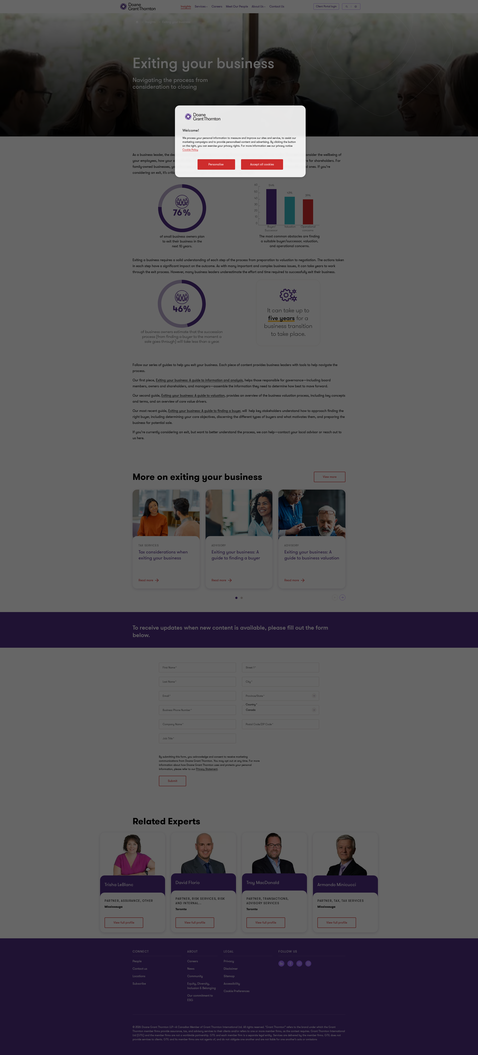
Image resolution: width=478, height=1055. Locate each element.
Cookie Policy (190, 150)
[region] (240, 141)
